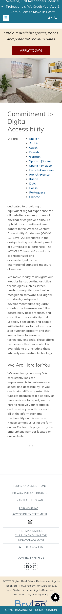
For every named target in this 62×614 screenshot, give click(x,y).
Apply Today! (31, 50)
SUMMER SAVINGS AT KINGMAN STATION (31, 610)
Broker (41, 493)
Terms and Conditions (29, 485)
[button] (31, 6)
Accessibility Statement (29, 514)
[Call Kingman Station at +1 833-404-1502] (56, 18)
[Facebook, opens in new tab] (27, 566)
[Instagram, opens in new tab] (34, 566)
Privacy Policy (23, 493)
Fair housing (28, 508)
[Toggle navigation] (6, 18)
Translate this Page (29, 500)
